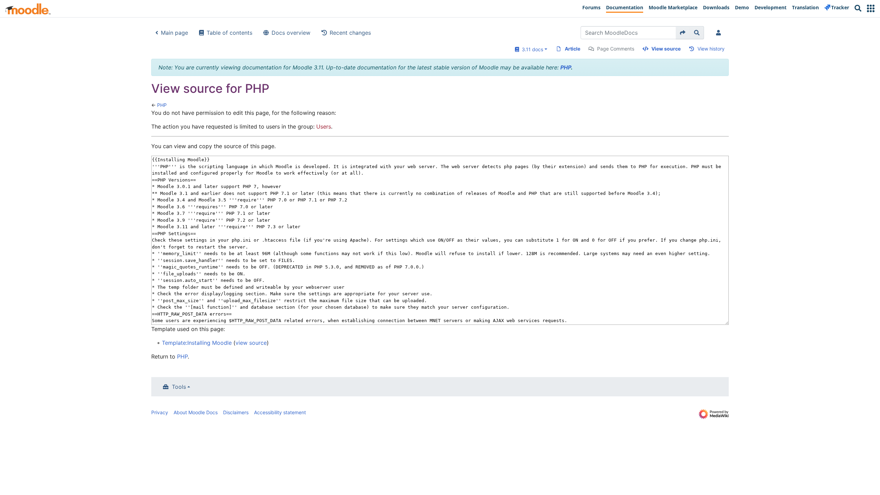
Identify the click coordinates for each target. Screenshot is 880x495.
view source (251, 342)
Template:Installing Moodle (197, 342)
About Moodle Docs (196, 412)
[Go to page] (683, 32)
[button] (870, 8)
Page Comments (615, 49)
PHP (565, 67)
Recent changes (350, 32)
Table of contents (229, 32)
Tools (179, 386)
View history (711, 49)
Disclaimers (236, 412)
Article (572, 49)
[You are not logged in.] (720, 33)
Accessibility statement (280, 412)
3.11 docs (531, 49)
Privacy (159, 412)
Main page (174, 32)
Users (323, 126)
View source (666, 49)
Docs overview (291, 32)
